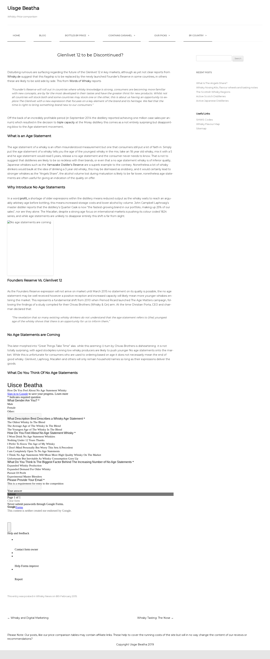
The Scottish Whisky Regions (213, 91)
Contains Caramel (121, 35)
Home (16, 35)
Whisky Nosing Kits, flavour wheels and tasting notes (227, 87)
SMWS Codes (204, 119)
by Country (198, 35)
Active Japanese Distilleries (212, 100)
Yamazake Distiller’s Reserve (65, 164)
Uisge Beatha (23, 8)
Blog (42, 35)
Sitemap (201, 128)
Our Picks (162, 35)
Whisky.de (14, 76)
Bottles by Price (77, 35)
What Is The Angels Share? (211, 83)
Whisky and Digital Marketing (27, 618)
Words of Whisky (80, 81)
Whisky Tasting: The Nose (155, 618)
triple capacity (66, 122)
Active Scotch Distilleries (211, 96)
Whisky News (44, 596)
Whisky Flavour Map (208, 124)
